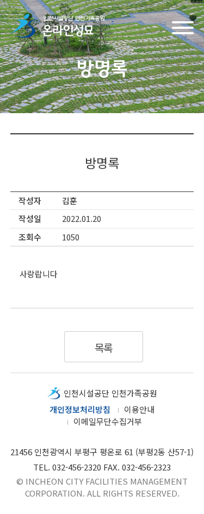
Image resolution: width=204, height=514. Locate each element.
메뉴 (183, 26)
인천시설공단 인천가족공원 (110, 393)
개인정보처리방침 (80, 409)
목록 (104, 347)
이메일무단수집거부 (107, 421)
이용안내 (139, 409)
